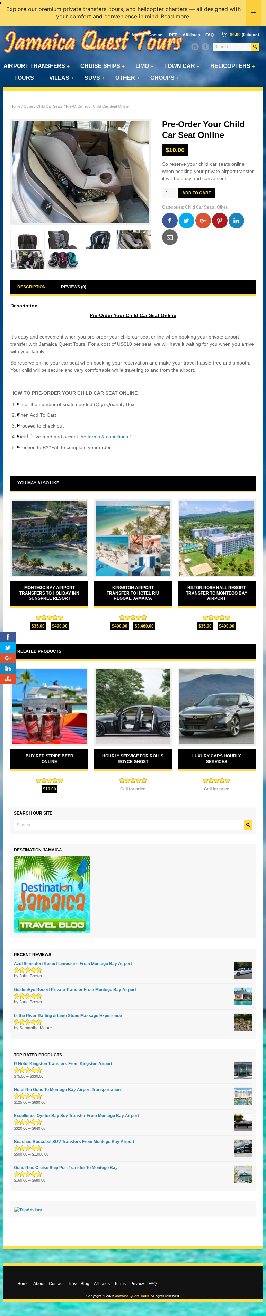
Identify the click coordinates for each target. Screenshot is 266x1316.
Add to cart (196, 193)
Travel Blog (78, 1283)
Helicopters (232, 66)
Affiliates (191, 35)
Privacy (137, 1283)
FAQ (209, 35)
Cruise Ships (102, 66)
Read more (175, 16)
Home (15, 106)
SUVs (95, 78)
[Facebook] (205, 47)
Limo (144, 66)
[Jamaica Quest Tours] (93, 53)
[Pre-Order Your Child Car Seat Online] (80, 172)
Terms (120, 1283)
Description (31, 286)
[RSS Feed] (195, 47)
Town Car (182, 66)
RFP (173, 35)
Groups (164, 78)
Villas (61, 78)
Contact (156, 35)
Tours (26, 78)
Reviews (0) (73, 286)
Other (127, 78)
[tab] (31, 287)
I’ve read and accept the (82, 436)
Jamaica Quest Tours (132, 1296)
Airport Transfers (36, 66)
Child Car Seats (49, 106)
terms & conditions (108, 436)
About (137, 35)
